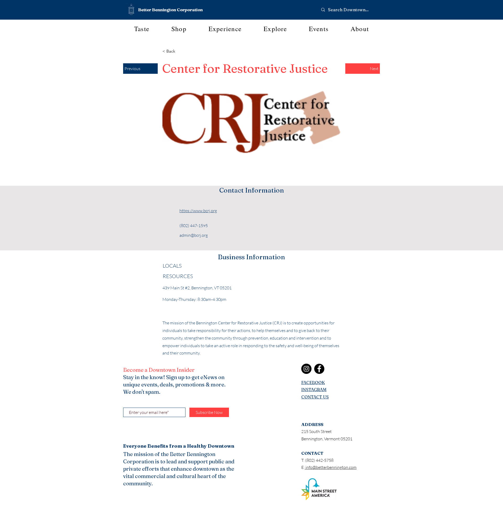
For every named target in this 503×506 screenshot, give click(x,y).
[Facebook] (319, 369)
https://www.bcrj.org (198, 210)
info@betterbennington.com (331, 467)
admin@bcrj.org (193, 235)
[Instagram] (306, 369)
